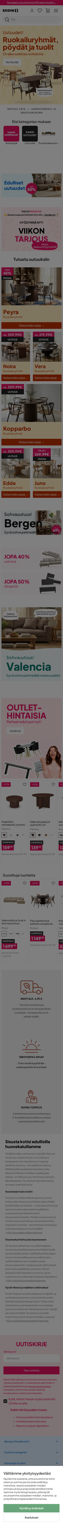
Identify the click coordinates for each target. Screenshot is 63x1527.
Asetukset (31, 1517)
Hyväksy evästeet (31, 1508)
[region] (31, 1496)
